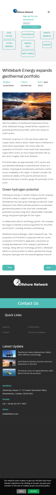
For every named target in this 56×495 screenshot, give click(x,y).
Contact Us (28, 303)
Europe (47, 44)
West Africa (28, 53)
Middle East (27, 45)
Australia (28, 34)
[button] (51, 13)
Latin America (9, 45)
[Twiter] (34, 292)
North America (47, 34)
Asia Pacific (9, 34)
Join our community (31, 27)
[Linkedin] (27, 292)
